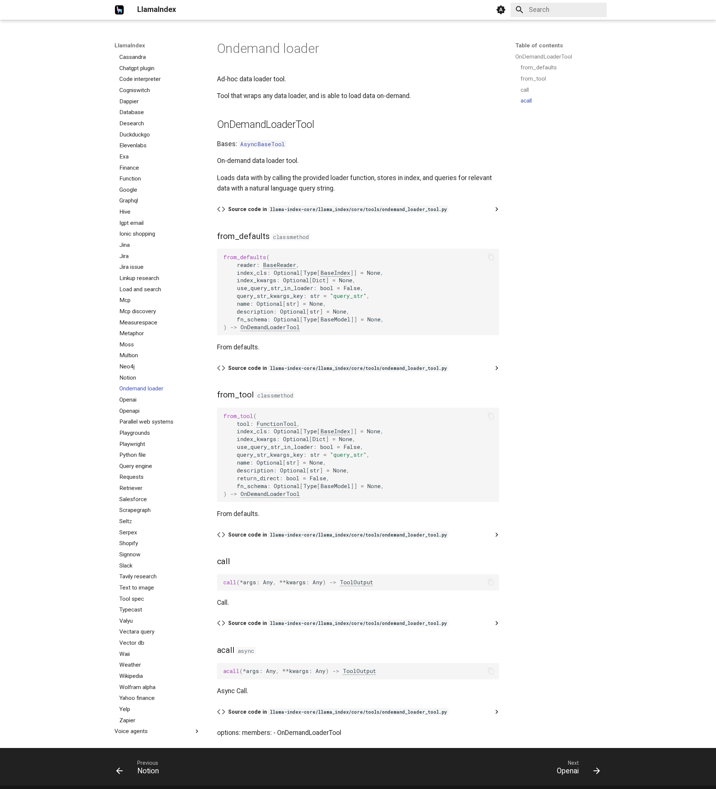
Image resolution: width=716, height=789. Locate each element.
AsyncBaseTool (262, 144)
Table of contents (539, 45)
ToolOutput (356, 582)
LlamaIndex (129, 45)
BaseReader (279, 264)
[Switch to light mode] (501, 9)
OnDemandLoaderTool (270, 327)
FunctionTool (277, 423)
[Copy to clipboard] (491, 257)
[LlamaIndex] (119, 9)
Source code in (337, 209)
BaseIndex (335, 272)
